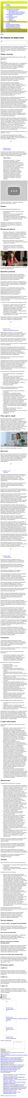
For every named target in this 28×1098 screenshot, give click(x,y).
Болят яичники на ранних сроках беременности (12, 1061)
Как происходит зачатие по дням (8, 1071)
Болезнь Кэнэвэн (7, 149)
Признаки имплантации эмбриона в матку (10, 1068)
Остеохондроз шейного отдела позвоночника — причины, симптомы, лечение (14, 1078)
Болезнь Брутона (10, 1029)
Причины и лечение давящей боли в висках (13, 1085)
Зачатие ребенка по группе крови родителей (11, 1058)
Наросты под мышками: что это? (10, 330)
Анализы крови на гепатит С (7, 1063)
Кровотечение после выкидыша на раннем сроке (12, 1066)
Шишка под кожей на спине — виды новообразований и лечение (11, 1092)
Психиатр (5, 472)
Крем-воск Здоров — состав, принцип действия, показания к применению (14, 1082)
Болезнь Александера (11, 1038)
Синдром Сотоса (7, 557)
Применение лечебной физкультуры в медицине (14, 1088)
